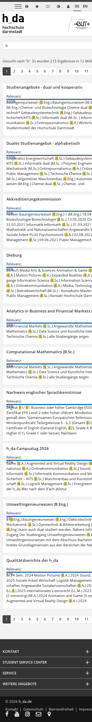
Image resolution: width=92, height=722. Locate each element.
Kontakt (11, 709)
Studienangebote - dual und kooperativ (44, 87)
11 (86, 71)
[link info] (27, 6)
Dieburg (14, 255)
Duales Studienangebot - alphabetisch (43, 143)
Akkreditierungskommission (33, 199)
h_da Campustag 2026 (27, 448)
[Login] (47, 6)
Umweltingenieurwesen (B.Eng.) (37, 504)
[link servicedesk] (68, 6)
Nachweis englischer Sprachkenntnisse (43, 392)
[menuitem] (10, 714)
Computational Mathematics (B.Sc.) (40, 351)
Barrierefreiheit (61, 709)
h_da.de (25, 701)
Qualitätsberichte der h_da (32, 560)
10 (77, 71)
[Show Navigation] (18, 6)
